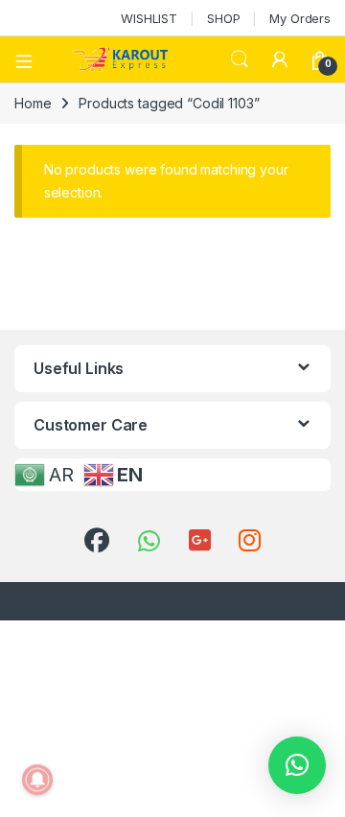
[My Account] (279, 59)
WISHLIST (149, 18)
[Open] (30, 59)
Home (32, 103)
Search (239, 59)
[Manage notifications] (37, 779)
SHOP (223, 18)
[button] (297, 765)
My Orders (300, 18)
